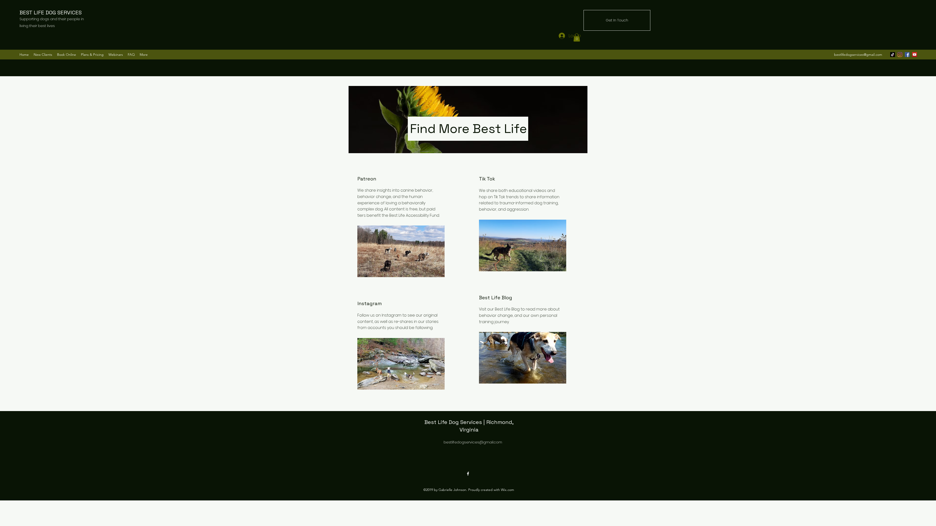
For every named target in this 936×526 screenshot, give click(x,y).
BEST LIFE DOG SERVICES (51, 12)
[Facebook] (907, 54)
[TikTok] (892, 54)
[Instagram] (899, 54)
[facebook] (468, 473)
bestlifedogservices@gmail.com (858, 54)
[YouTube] (914, 54)
